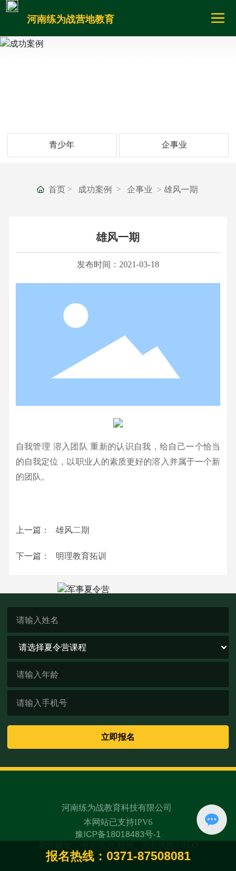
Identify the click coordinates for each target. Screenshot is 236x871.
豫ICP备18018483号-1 (118, 834)
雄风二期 (73, 530)
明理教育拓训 (81, 556)
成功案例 (118, 81)
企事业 (174, 144)
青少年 (61, 144)
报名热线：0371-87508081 (118, 856)
